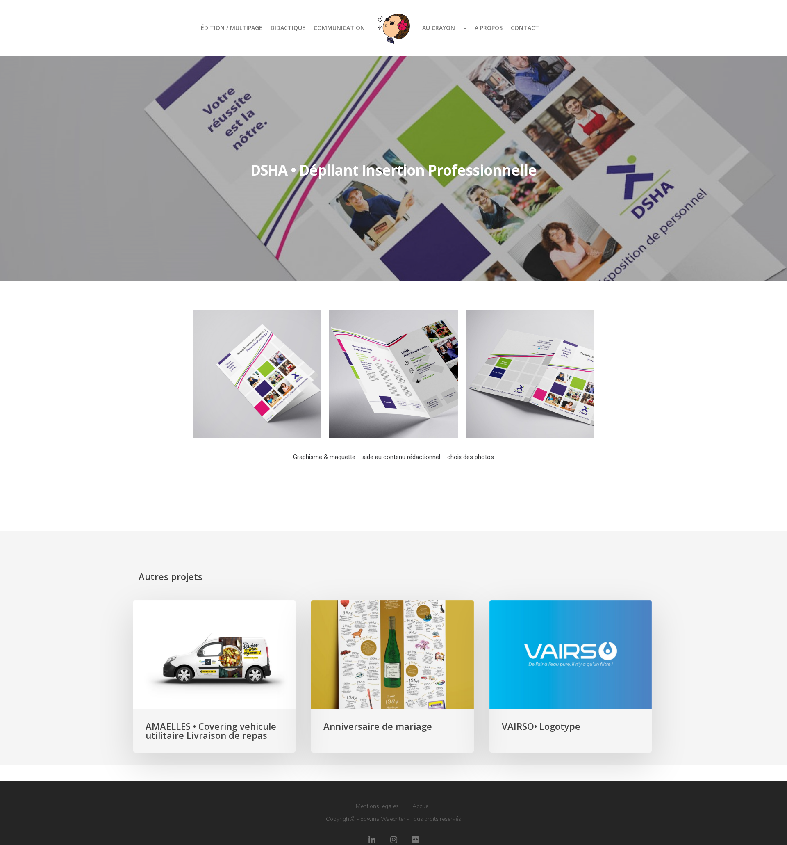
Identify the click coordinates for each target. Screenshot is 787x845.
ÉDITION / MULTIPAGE (231, 28)
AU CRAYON (438, 28)
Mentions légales (377, 806)
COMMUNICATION (339, 28)
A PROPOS (489, 28)
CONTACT (525, 28)
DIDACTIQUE (288, 28)
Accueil (421, 806)
